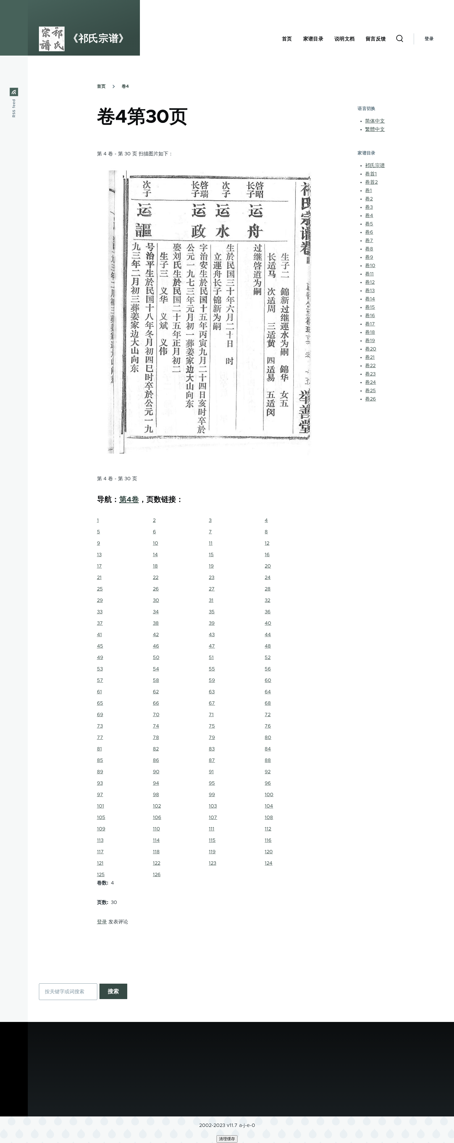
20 (268, 566)
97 (100, 794)
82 (156, 748)
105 (101, 817)
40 (268, 623)
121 (100, 863)
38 (156, 623)
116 (268, 840)
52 (268, 657)
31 (211, 600)
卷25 (370, 390)
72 (268, 714)
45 (100, 646)
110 (156, 828)
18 (155, 566)
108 (269, 817)
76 (268, 726)
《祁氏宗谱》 (98, 39)
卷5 (369, 223)
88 (268, 760)
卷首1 (371, 173)
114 (156, 840)
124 (268, 863)
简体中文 (375, 121)
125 (101, 874)
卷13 (370, 290)
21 (99, 577)
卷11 (369, 273)
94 (156, 783)
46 (156, 646)
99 (212, 794)
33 (100, 611)
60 (268, 680)
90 (156, 771)
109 (101, 828)
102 (157, 806)
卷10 (370, 265)
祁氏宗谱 (375, 165)
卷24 (370, 382)
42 (156, 634)
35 (212, 611)
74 (156, 726)
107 (213, 817)
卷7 (369, 240)
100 (269, 794)
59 (212, 680)
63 (212, 691)
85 (100, 760)
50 (156, 657)
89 (100, 771)
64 (268, 691)
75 (212, 726)
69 (100, 714)
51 (211, 657)
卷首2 (371, 182)
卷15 (370, 307)
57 (100, 680)
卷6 (369, 232)
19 (211, 566)
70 (156, 714)
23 (211, 577)
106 (157, 817)
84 (268, 748)
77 (100, 737)
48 (268, 646)
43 (212, 634)
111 (211, 828)
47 (212, 646)
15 (211, 554)
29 (100, 600)
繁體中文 (375, 129)
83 (212, 748)
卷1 (368, 190)
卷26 (370, 399)
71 (211, 714)
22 (155, 577)
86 (156, 760)
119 (212, 851)
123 (212, 863)
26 (156, 588)
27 (212, 588)
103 (213, 806)
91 (211, 771)
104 (269, 806)
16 (267, 554)
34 (156, 611)
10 (155, 543)
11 (210, 543)
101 (100, 806)
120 (269, 851)
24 (268, 577)
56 (268, 668)
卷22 (370, 365)
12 (267, 543)
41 (99, 634)
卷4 (125, 86)
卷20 (370, 349)
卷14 (370, 298)
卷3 (369, 207)
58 (156, 680)
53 (100, 668)
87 (212, 760)
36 (268, 611)
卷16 (370, 315)
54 (156, 668)
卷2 (369, 198)
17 (99, 566)
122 (156, 863)
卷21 (370, 357)
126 (157, 874)
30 (156, 600)
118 (156, 851)
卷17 (370, 323)
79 (212, 737)
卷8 (369, 248)
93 (100, 783)
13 (99, 554)
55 (212, 668)
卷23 (370, 374)
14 (155, 554)
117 (100, 851)
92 (268, 771)
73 (100, 726)
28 (268, 588)
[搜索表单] (399, 39)
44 (268, 634)
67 (212, 703)
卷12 (370, 282)
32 (267, 600)
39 (212, 623)
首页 (101, 86)
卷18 (370, 332)
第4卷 (129, 499)
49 (100, 657)
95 (212, 783)
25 (100, 588)
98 (156, 794)
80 (268, 737)
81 (99, 748)
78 (156, 737)
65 (100, 703)
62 (156, 691)
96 (268, 783)
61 (99, 691)
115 (212, 840)
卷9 (369, 257)
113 (100, 840)
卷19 (370, 340)
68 (268, 703)
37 (100, 623)
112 (268, 828)
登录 (429, 39)
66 (156, 703)
